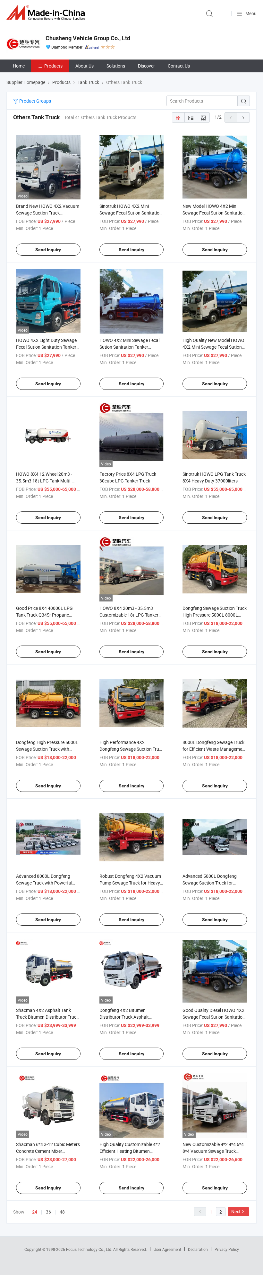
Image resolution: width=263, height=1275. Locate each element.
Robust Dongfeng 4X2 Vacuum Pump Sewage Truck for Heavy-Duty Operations (130, 883)
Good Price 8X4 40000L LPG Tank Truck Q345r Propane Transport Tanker (44, 615)
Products (53, 66)
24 (34, 1212)
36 (48, 1212)
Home (19, 66)
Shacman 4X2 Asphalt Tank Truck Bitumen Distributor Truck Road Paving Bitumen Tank (47, 1017)
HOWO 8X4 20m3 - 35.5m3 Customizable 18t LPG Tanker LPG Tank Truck (128, 615)
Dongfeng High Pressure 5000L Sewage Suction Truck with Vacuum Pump (47, 749)
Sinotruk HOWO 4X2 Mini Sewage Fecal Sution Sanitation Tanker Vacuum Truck (130, 213)
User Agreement (167, 1249)
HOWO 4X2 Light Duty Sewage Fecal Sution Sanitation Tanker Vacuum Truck (46, 347)
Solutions (115, 66)
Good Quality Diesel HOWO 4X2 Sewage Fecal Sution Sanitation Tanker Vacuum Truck (213, 1017)
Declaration (198, 1249)
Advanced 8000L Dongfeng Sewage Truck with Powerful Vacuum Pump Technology (44, 883)
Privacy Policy (227, 1249)
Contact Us (179, 66)
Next (236, 1211)
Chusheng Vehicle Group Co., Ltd (88, 38)
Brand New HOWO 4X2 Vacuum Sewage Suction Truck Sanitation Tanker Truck (47, 213)
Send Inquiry (48, 249)
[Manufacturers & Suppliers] (46, 12)
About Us (84, 66)
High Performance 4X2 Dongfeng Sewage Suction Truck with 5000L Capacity (131, 749)
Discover (146, 66)
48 (62, 1212)
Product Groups (34, 101)
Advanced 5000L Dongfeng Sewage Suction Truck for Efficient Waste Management (211, 883)
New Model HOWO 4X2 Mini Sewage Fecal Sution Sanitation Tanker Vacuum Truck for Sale (213, 213)
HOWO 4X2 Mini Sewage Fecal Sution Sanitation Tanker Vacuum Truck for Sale (129, 347)
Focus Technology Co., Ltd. (89, 1249)
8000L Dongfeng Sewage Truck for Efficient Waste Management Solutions (214, 749)
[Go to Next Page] (243, 117)
